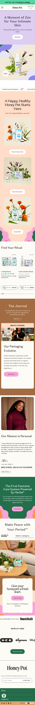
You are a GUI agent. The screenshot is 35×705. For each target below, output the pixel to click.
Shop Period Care (17, 191)
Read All (17, 318)
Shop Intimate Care (17, 152)
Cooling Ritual (6, 272)
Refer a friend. (24, 2)
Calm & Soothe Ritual (26, 272)
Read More (11, 374)
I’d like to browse (4, 536)
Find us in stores (17, 651)
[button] (29, 3)
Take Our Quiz (17, 598)
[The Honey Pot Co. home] (17, 668)
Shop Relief (17, 231)
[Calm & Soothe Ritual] (27, 261)
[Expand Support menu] (33, 699)
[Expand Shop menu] (33, 690)
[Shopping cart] (31, 7)
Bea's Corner (17, 325)
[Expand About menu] (33, 694)
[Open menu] (2, 7)
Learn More (6, 471)
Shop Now (17, 37)
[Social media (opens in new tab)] (1, 703)
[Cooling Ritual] (9, 261)
